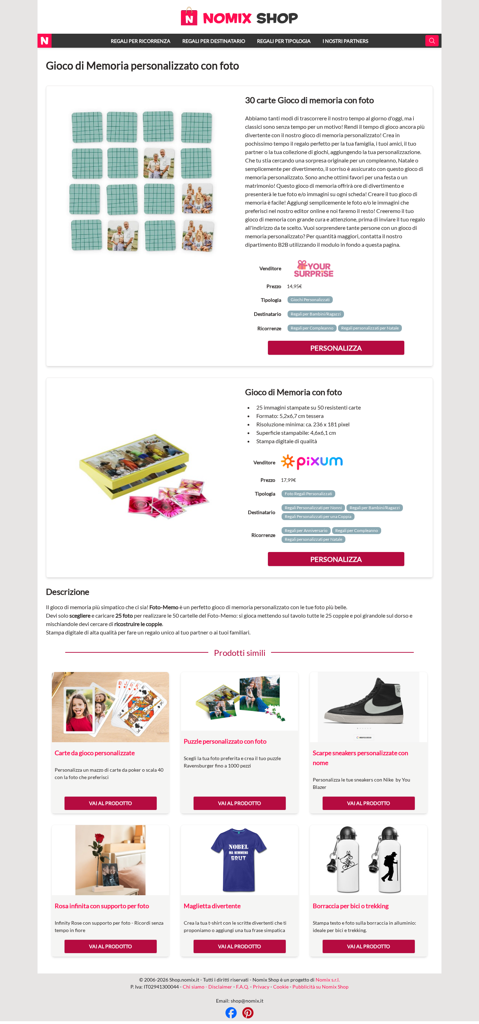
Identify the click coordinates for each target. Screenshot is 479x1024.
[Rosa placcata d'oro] (110, 860)
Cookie (281, 987)
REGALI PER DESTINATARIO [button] (213, 41)
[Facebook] (231, 1012)
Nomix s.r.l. (328, 980)
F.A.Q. (242, 987)
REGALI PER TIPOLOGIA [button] (284, 41)
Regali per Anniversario (306, 530)
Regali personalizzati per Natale (370, 328)
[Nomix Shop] (239, 23)
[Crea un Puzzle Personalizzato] (239, 701)
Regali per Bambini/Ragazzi (316, 314)
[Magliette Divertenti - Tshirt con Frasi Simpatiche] (239, 860)
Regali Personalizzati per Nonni (313, 507)
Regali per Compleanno (312, 328)
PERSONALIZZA (336, 348)
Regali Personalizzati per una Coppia (318, 516)
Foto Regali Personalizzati (308, 493)
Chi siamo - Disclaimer (207, 987)
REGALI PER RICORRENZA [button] (140, 41)
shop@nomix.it (247, 1001)
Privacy (261, 987)
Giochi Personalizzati (310, 299)
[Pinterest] (248, 1012)
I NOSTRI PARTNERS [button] (345, 41)
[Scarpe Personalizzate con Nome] (369, 707)
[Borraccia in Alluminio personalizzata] (368, 860)
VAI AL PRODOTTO (110, 803)
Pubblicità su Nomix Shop (320, 987)
